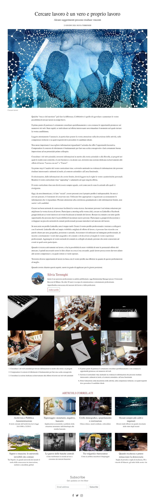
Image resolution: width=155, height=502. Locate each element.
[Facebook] (73, 495)
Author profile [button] (54, 290)
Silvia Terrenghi (84, 25)
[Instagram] (81, 495)
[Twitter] (77, 495)
